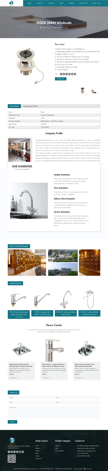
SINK (56, 448)
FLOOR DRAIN (57, 27)
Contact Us (83, 3)
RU (99, 3)
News (61, 3)
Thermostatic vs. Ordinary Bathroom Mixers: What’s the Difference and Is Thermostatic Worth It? (20, 366)
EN (96, 3)
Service (71, 3)
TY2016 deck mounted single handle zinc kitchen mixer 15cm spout (19, 314)
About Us (40, 3)
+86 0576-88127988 (83, 456)
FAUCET (57, 446)
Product (51, 3)
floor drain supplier (83, 145)
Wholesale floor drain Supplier (63, 469)
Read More (13, 377)
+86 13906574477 (83, 453)
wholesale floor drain (72, 183)
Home (29, 3)
